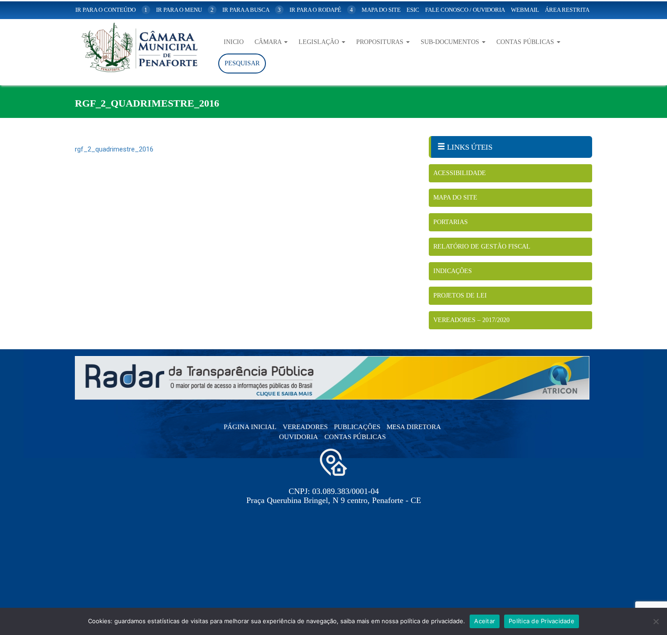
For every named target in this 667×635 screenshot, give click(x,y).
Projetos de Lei (460, 295)
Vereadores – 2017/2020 (471, 320)
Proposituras (380, 42)
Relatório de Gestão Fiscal (481, 246)
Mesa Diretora (414, 426)
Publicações (357, 426)
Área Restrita (567, 9)
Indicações (452, 271)
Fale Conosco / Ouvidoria (465, 9)
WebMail (525, 9)
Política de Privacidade (541, 621)
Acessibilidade (459, 173)
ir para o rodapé (321, 9)
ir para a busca (251, 9)
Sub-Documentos (451, 42)
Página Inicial (250, 426)
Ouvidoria (298, 436)
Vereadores (305, 426)
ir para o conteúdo (111, 9)
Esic (413, 9)
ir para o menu (185, 9)
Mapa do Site (455, 197)
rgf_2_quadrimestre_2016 (114, 149)
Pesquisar (242, 63)
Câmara (269, 42)
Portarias (450, 222)
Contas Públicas (526, 42)
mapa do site (381, 9)
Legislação (320, 42)
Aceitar (484, 621)
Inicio (234, 42)
